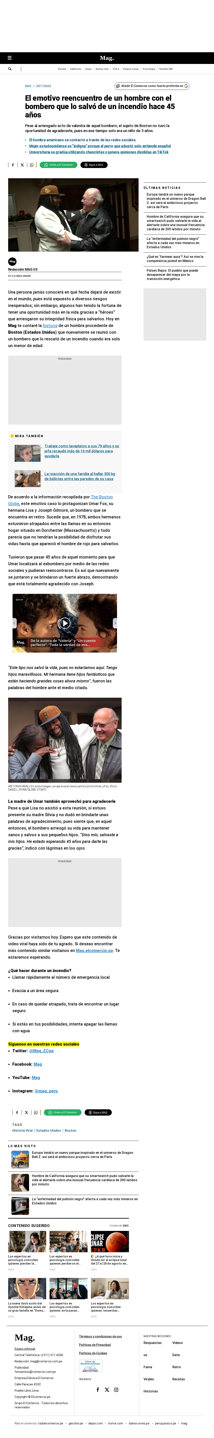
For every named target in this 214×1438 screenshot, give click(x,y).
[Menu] (12, 58)
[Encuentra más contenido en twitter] (22, 164)
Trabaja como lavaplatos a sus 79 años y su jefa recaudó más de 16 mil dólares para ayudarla (82, 451)
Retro (176, 1367)
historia (50, 325)
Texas (88, 69)
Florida (62, 69)
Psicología (149, 69)
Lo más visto (22, 1146)
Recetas (178, 1379)
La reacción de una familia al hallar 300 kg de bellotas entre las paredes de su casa (80, 476)
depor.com (95, 1423)
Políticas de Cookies (93, 1353)
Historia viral (22, 1131)
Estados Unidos (48, 1131)
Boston (70, 1131)
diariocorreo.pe (139, 1423)
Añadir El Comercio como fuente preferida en (152, 86)
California (75, 69)
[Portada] (25, 1345)
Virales (149, 1379)
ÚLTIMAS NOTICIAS (162, 188)
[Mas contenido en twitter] (107, 1389)
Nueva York (102, 69)
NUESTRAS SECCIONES (157, 1336)
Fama (148, 1367)
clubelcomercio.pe (51, 1423)
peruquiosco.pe (165, 1423)
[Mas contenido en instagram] (116, 1389)
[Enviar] (10, 69)
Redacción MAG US (23, 269)
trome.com (116, 1423)
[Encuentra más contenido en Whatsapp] (31, 164)
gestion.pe (76, 1423)
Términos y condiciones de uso (100, 1336)
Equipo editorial (25, 1349)
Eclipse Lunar (131, 69)
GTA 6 (116, 69)
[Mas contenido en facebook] (97, 1389)
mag (184, 1423)
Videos (177, 1343)
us (145, 1355)
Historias (151, 1391)
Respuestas (153, 1343)
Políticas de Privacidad (95, 1344)
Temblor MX (166, 69)
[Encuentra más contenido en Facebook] (13, 164)
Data (176, 1355)
